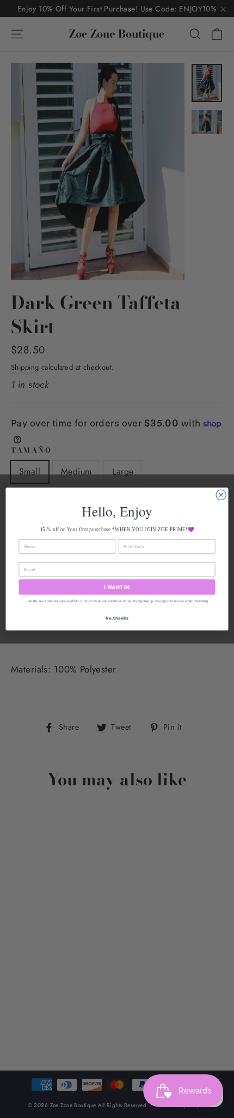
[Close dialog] (221, 495)
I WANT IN (117, 586)
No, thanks (117, 618)
